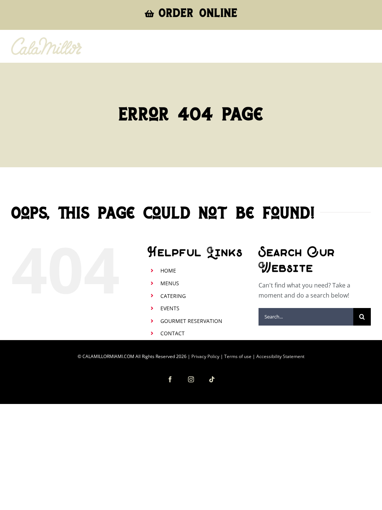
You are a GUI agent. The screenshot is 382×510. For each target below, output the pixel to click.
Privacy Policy (205, 356)
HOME (168, 270)
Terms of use (237, 356)
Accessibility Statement (280, 356)
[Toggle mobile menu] (367, 48)
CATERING (173, 295)
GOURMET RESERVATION (191, 320)
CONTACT (172, 333)
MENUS (169, 283)
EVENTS (169, 308)
